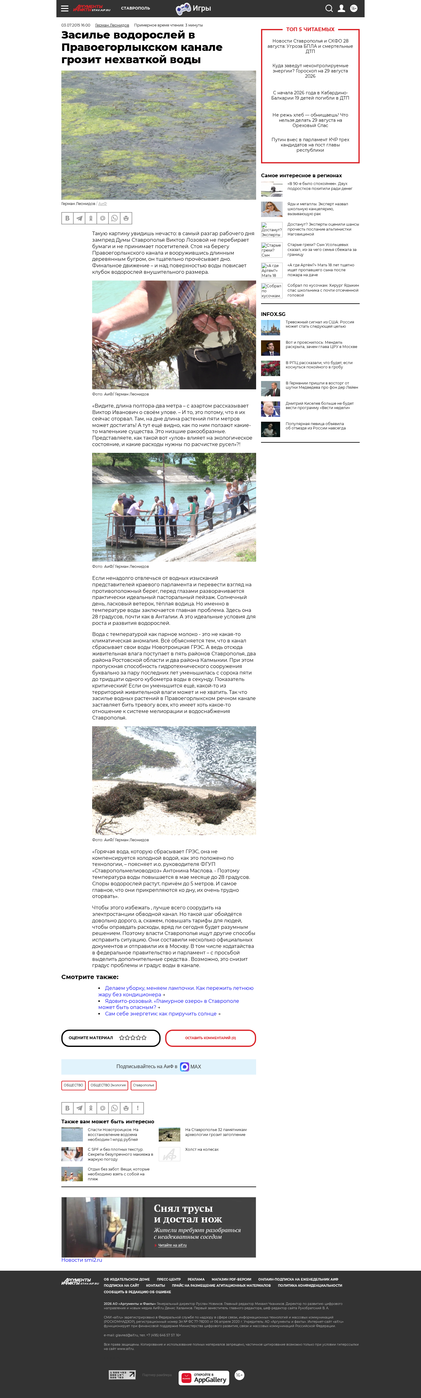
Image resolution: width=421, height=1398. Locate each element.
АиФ (102, 203)
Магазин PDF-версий (231, 1279)
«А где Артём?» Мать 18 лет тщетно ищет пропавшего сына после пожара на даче (321, 270)
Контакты (155, 1286)
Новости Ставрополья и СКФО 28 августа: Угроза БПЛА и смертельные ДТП (310, 46)
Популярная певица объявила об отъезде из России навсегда (316, 426)
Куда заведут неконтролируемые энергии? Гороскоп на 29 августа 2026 (310, 71)
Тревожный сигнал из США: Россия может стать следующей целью (320, 324)
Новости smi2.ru (81, 1260)
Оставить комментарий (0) (210, 1038)
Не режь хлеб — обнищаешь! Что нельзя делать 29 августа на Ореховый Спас (310, 120)
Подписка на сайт (121, 1286)
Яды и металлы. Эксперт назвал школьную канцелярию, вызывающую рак (318, 209)
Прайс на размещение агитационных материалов (221, 1286)
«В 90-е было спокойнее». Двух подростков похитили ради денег (320, 186)
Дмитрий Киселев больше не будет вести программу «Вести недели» (320, 405)
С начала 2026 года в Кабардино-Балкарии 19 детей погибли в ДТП (310, 95)
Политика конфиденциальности (310, 1286)
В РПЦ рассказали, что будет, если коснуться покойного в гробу (319, 365)
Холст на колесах (202, 1149)
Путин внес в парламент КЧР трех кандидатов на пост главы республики (310, 145)
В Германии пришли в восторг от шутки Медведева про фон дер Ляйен (322, 385)
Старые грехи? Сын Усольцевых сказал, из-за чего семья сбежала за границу (322, 249)
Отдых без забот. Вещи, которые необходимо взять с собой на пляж (118, 1174)
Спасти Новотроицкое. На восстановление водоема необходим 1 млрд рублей (113, 1134)
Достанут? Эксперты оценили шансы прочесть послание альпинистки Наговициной (323, 229)
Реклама (196, 1279)
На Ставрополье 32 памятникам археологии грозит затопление (216, 1132)
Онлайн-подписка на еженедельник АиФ (298, 1279)
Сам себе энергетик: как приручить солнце (161, 1014)
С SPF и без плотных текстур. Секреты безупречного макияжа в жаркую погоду (120, 1154)
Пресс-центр (169, 1279)
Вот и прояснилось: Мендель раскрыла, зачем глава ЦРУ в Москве (321, 344)
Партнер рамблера (157, 1375)
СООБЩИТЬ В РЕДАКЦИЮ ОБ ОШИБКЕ (137, 1292)
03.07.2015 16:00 (75, 25)
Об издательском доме (127, 1279)
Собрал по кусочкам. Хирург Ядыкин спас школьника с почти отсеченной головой (323, 290)
